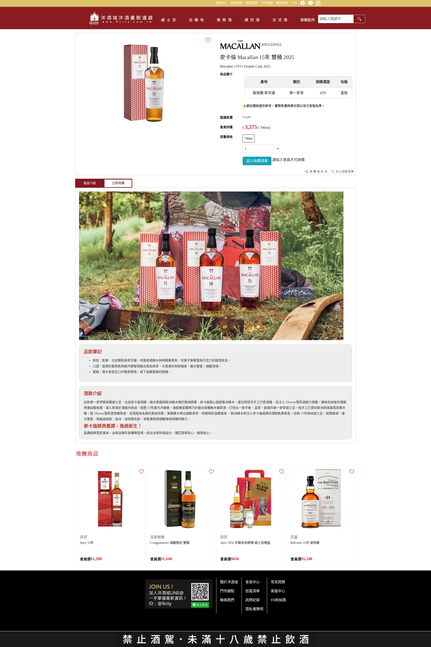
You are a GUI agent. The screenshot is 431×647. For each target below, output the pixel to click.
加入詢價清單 (257, 161)
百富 (294, 537)
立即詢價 (118, 183)
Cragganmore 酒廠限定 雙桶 (169, 542)
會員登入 (221, 2)
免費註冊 (236, 2)
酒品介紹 (89, 183)
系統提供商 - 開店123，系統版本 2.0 (215, 644)
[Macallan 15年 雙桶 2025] (143, 83)
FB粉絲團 (278, 600)
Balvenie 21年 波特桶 (304, 542)
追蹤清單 (251, 2)
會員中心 (252, 582)
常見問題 (278, 582)
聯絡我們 (282, 2)
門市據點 (267, 2)
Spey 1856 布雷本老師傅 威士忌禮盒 (245, 542)
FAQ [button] (294, 2)
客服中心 (278, 591)
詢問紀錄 (252, 600)
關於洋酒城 (229, 582)
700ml (248, 138)
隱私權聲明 (254, 609)
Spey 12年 (87, 542)
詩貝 (83, 537)
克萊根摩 (157, 537)
